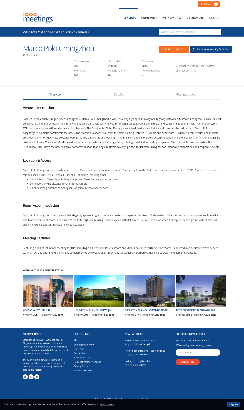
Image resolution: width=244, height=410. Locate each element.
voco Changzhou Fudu (37, 310)
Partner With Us (171, 17)
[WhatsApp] (31, 376)
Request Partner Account (87, 361)
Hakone (145, 354)
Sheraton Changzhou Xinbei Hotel (147, 310)
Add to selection (175, 49)
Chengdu (146, 344)
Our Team (79, 349)
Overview (55, 94)
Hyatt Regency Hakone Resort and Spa (145, 350)
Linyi (143, 364)
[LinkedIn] (25, 376)
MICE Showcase (194, 17)
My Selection (208, 4)
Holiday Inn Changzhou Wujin (92, 310)
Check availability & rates (212, 49)
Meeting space (185, 94)
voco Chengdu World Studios (140, 340)
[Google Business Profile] (36, 376)
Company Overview (84, 344)
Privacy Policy (81, 366)
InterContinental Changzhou (195, 310)
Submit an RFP (149, 17)
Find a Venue (129, 17)
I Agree (233, 404)
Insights (214, 17)
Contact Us (79, 353)
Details (118, 94)
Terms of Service (83, 370)
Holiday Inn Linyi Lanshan (138, 361)
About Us (79, 340)
